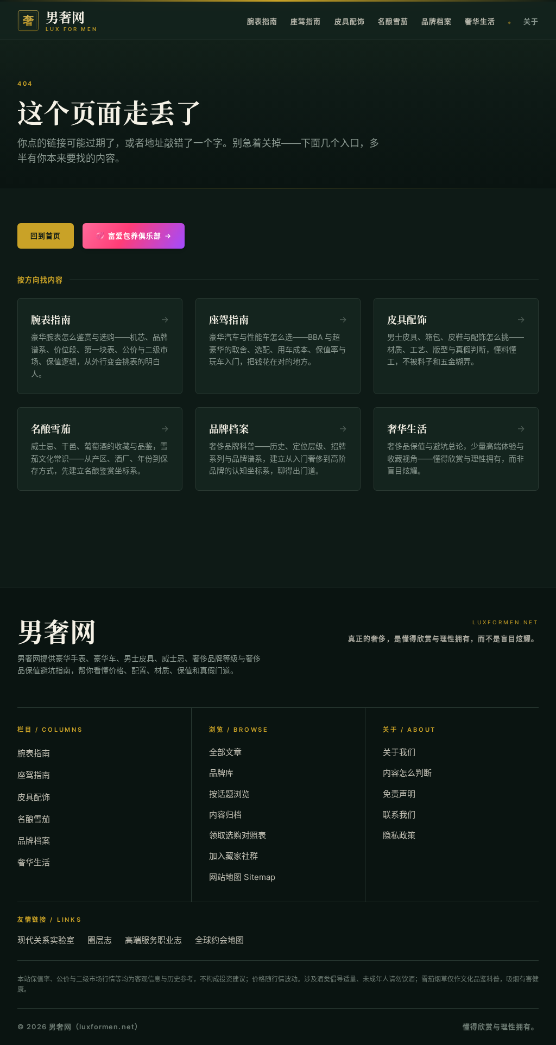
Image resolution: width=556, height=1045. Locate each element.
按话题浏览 (229, 794)
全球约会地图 (219, 940)
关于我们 (399, 752)
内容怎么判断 (407, 773)
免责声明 (399, 794)
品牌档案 (436, 21)
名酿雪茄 (393, 21)
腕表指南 (262, 21)
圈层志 (99, 940)
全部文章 (225, 752)
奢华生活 (480, 21)
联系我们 (399, 814)
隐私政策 (399, 835)
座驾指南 (305, 21)
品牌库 (221, 773)
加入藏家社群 (233, 856)
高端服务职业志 (153, 940)
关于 (531, 21)
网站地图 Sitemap (242, 877)
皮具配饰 (349, 21)
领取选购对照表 (237, 835)
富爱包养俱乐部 (134, 236)
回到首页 (45, 236)
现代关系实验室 (45, 940)
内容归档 (225, 814)
